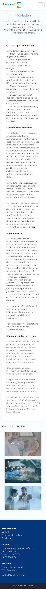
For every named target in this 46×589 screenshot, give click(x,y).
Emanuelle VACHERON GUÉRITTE (18, 548)
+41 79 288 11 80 (9, 557)
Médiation (6, 532)
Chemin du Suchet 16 (12, 567)
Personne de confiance (12, 535)
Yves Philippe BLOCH (11, 554)
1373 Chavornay (8, 570)
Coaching (6, 538)
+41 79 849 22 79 (9, 551)
